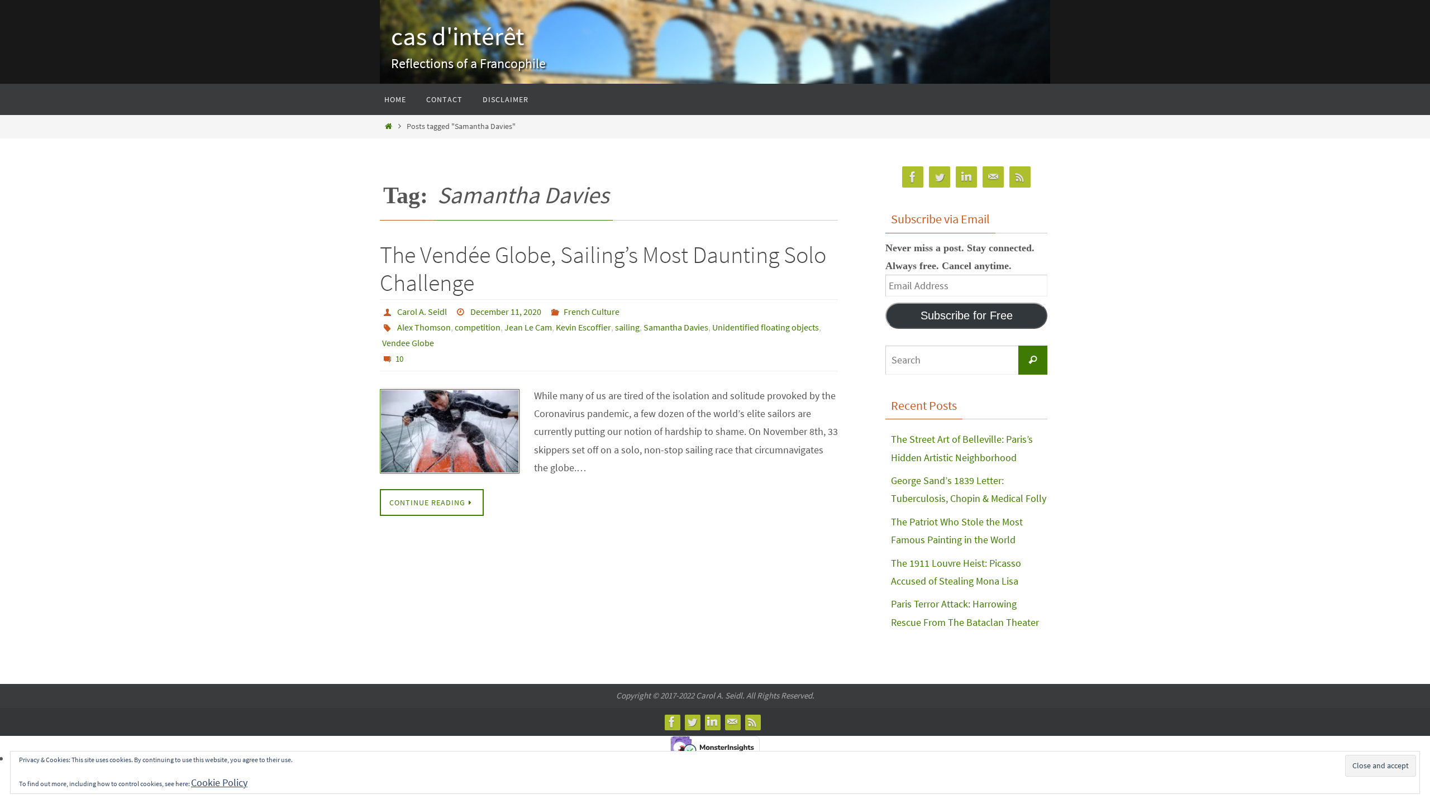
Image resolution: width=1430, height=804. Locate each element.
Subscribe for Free (967, 315)
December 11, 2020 (505, 311)
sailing (627, 327)
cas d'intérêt (458, 36)
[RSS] (1020, 177)
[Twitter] (939, 177)
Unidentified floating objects (765, 327)
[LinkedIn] (966, 177)
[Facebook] (912, 177)
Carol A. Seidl (422, 311)
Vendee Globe (408, 342)
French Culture (591, 311)
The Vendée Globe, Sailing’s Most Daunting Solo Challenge (603, 268)
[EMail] (993, 177)
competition (477, 327)
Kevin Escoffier (583, 327)
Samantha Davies (676, 327)
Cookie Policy (219, 782)
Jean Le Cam (528, 327)
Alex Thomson (424, 327)
